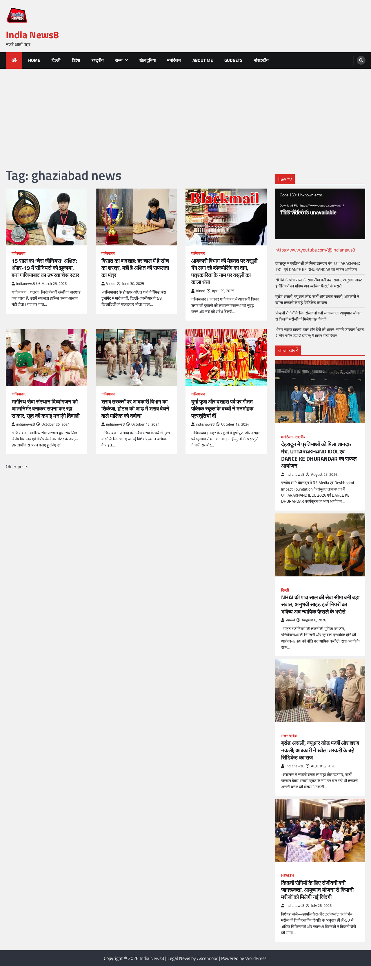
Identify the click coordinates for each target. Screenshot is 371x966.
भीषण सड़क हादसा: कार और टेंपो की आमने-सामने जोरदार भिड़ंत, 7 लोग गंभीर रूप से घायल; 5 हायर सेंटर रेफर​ (320, 332)
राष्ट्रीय (97, 60)
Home (34, 60)
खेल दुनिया (147, 60)
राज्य (118, 60)
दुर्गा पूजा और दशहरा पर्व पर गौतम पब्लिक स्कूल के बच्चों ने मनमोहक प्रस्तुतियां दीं (222, 408)
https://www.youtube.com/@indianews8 (315, 249)
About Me (202, 60)
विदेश (76, 60)
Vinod (110, 283)
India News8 (32, 34)
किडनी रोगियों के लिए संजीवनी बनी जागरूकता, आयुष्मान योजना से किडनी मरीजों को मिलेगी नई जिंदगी (318, 316)
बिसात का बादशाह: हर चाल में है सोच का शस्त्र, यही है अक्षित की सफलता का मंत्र (135, 268)
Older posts (17, 466)
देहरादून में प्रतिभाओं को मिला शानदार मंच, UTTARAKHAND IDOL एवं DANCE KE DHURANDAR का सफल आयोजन (317, 266)
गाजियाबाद (19, 253)
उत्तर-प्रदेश (289, 736)
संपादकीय (261, 60)
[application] (320, 214)
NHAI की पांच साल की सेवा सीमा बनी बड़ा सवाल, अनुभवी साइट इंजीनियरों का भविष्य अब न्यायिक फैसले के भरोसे (318, 283)
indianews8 (25, 283)
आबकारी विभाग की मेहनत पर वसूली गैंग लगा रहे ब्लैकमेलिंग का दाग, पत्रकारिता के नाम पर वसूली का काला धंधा (224, 271)
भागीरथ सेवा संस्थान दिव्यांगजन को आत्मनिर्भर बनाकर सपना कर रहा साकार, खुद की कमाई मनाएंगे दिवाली (45, 408)
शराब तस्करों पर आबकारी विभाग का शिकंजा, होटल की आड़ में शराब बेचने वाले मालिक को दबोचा (135, 408)
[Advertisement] (185, 112)
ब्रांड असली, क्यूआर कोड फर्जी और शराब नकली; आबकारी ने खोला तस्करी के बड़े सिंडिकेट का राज (317, 299)
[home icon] (14, 60)
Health (287, 875)
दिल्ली (56, 60)
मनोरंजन (174, 60)
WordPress (255, 958)
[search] (361, 60)
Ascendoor (207, 958)
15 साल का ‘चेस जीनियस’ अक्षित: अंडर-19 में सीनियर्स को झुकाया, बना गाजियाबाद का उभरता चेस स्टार (45, 268)
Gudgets (233, 60)
